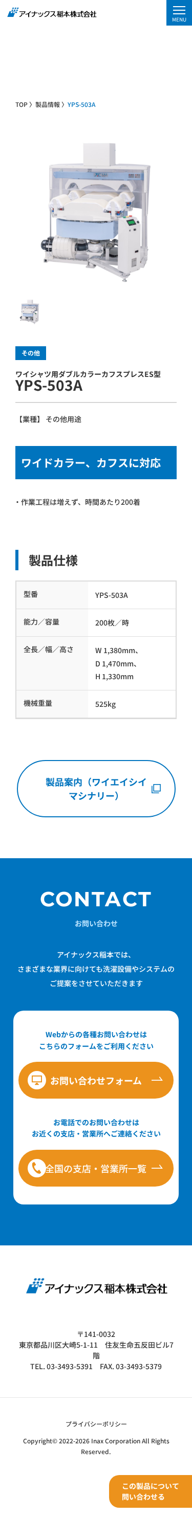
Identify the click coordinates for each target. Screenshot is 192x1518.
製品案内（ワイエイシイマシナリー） (96, 788)
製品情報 (47, 104)
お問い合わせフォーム (96, 1080)
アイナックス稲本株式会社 (51, 12)
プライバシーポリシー (96, 1423)
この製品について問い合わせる (150, 1491)
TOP (21, 104)
